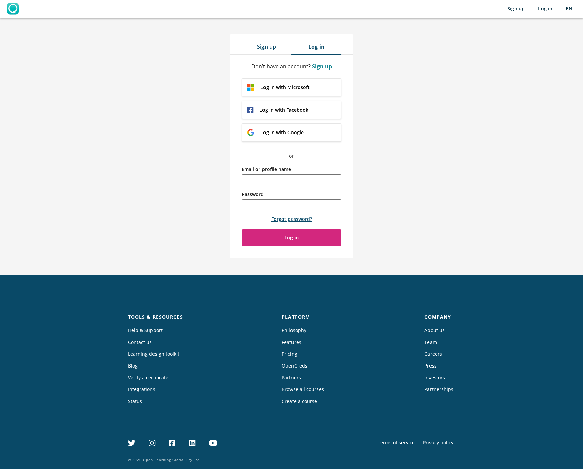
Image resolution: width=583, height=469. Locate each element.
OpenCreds (294, 365)
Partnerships (438, 389)
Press (430, 365)
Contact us (140, 342)
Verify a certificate (148, 377)
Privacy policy (438, 442)
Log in (545, 8)
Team (430, 342)
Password (253, 194)
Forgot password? (291, 219)
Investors (434, 377)
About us (434, 330)
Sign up (516, 8)
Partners (291, 377)
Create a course (299, 401)
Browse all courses (303, 389)
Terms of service (396, 442)
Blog (133, 365)
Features (291, 342)
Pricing (289, 354)
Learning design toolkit (153, 354)
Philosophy (294, 330)
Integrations (141, 389)
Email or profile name (266, 169)
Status (135, 401)
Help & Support (145, 330)
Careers (433, 354)
